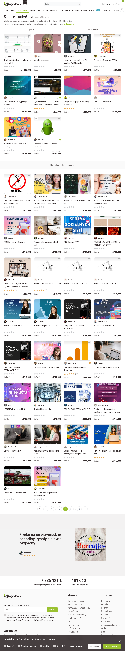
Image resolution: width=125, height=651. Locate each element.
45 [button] (79, 509)
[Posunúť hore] (39, 508)
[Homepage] (12, 4)
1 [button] (51, 509)
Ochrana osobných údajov (78, 608)
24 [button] (71, 509)
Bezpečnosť (72, 611)
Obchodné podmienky (76, 601)
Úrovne (70, 621)
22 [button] (59, 509)
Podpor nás (106, 618)
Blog (103, 632)
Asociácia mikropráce (110, 625)
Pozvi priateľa (73, 625)
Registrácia (116, 4)
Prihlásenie (106, 4)
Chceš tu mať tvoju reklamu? (62, 165)
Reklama (104, 628)
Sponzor (105, 614)
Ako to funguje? (74, 618)
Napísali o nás (107, 611)
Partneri (104, 608)
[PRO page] (25, 2)
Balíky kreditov (73, 628)
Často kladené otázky (76, 614)
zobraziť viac (69, 24)
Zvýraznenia (72, 632)
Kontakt (104, 604)
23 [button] (65, 509)
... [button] (55, 509)
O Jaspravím (106, 601)
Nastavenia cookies (76, 604)
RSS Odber (106, 621)
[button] (45, 508)
